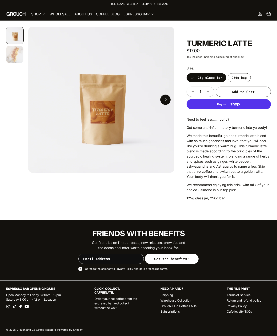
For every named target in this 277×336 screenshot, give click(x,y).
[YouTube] (26, 306)
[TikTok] (14, 306)
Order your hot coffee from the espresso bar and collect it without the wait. (115, 303)
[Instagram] (8, 306)
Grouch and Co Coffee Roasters (36, 329)
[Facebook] (20, 306)
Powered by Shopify (70, 329)
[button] (268, 14)
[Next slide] (165, 100)
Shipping (209, 56)
